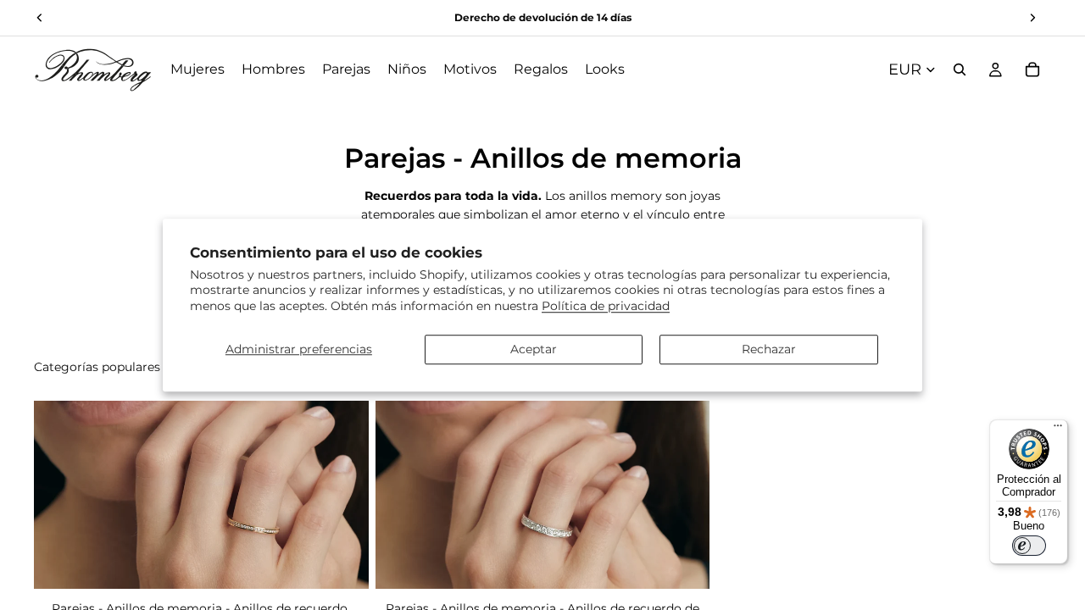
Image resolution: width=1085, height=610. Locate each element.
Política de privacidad (606, 305)
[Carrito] (1032, 69)
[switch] (1029, 545)
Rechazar (769, 349)
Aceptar (533, 349)
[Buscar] (959, 69)
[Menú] (1058, 429)
